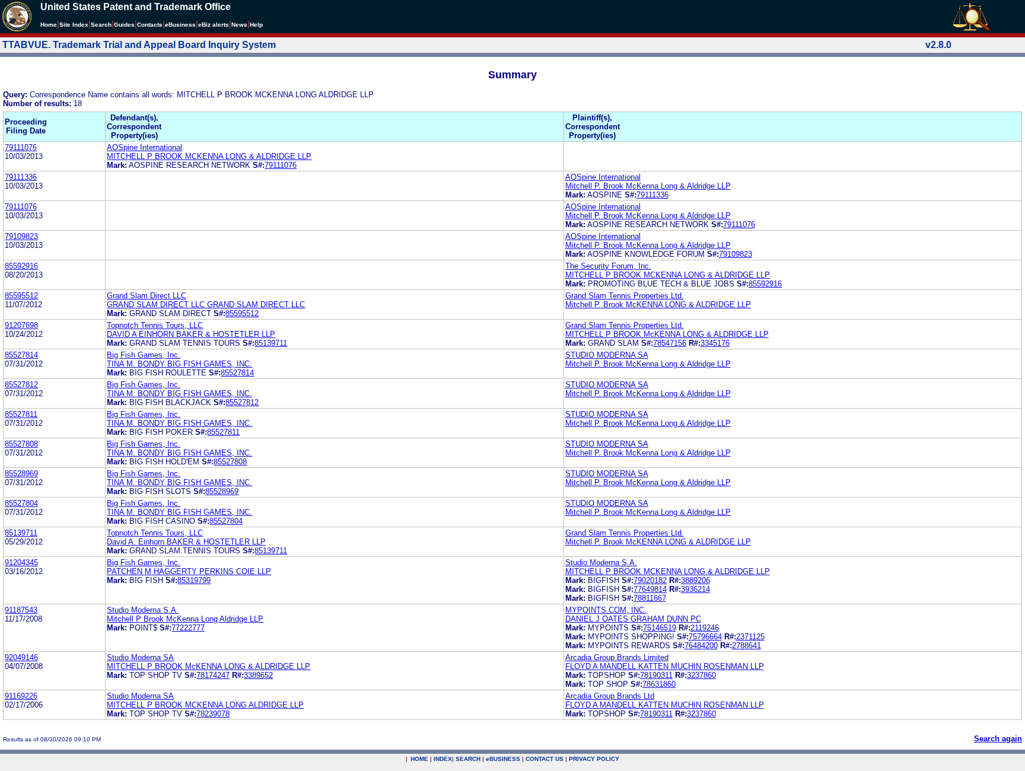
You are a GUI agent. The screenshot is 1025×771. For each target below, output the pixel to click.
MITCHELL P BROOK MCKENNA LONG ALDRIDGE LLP (205, 704)
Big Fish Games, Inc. (143, 355)
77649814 (650, 589)
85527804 (21, 503)
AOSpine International (144, 147)
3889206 (695, 580)
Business (180, 24)
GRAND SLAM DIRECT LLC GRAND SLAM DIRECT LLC (206, 304)
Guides (124, 24)
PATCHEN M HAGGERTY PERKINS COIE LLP (189, 571)
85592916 (21, 266)
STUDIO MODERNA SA (606, 355)
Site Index (73, 24)
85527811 (21, 414)
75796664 (705, 636)
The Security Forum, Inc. (608, 266)
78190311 (656, 675)
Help (256, 24)
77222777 (188, 627)
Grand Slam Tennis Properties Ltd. (624, 295)
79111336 (21, 177)
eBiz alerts (213, 24)
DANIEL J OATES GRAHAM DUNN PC (633, 618)
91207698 (21, 325)
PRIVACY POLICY (594, 759)
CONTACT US (545, 759)
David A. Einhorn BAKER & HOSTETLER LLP (186, 541)
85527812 (21, 384)
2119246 (704, 627)
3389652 (258, 675)
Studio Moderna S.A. (601, 562)
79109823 (21, 236)
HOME (419, 759)
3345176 (715, 343)
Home (48, 24)
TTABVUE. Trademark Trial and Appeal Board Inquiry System (139, 45)
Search (101, 24)
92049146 (21, 657)
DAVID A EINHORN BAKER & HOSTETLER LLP (191, 334)
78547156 (669, 343)
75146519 (659, 627)
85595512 (21, 295)
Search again (998, 738)
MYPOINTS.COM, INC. (606, 610)
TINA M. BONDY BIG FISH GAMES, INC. (179, 363)
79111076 (21, 147)
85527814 (21, 355)
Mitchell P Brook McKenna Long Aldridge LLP (185, 618)
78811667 (650, 598)
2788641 (746, 645)
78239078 (213, 713)
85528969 (21, 473)
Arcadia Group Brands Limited (617, 657)
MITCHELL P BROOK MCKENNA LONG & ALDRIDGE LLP (209, 156)
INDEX (443, 759)
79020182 (650, 580)
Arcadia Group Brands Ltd (609, 696)
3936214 (695, 589)
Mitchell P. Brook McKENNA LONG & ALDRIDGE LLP (658, 304)
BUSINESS (503, 759)
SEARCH (468, 759)
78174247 (213, 675)
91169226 (21, 696)
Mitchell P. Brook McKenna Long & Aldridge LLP (648, 185)
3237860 (701, 675)
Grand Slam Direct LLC (146, 295)
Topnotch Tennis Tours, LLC (155, 325)
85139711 (270, 343)
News (239, 24)
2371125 (750, 636)
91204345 (21, 562)
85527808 (21, 443)
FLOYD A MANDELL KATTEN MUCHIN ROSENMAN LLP (664, 666)
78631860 (659, 684)
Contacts (150, 24)
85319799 (194, 580)
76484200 (701, 645)
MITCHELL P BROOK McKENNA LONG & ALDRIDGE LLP (667, 334)
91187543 (21, 610)
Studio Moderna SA (140, 657)
